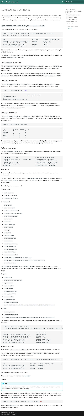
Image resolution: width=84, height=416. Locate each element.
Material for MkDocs (11, 414)
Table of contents (70, 9)
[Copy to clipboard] (61, 34)
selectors (27, 376)
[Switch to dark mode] (62, 2)
